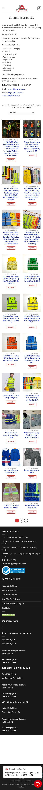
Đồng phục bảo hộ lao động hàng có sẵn (11, 471)
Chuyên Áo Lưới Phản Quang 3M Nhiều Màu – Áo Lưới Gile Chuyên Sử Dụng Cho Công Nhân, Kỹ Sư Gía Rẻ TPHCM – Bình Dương (32, 238)
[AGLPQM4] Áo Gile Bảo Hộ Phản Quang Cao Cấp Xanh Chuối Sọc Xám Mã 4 (11, 319)
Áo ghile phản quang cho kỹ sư (32, 471)
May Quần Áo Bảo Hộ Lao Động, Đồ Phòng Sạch (21, 105)
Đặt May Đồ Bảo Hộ (9, 674)
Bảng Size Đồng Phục (9, 590)
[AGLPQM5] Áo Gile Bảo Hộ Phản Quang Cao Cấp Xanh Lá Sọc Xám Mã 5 (32, 279)
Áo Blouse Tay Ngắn (9, 644)
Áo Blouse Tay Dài (8, 640)
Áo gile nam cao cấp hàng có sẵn (32, 506)
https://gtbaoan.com (15, 93)
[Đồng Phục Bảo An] (21, 8)
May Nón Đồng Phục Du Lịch (12, 678)
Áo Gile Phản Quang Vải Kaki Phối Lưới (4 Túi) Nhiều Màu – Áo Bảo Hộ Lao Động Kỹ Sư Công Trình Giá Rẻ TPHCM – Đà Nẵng (32, 194)
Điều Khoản (6, 608)
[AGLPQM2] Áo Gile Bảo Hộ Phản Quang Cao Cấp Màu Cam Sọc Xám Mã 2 (11, 358)
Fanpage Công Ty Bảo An (11, 712)
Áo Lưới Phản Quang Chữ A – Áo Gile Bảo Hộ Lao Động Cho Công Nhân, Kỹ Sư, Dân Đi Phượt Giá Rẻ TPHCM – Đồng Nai (11, 194)
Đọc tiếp (11, 160)
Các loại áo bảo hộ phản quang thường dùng (11, 396)
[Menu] (3, 8)
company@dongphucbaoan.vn (17, 89)
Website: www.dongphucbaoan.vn (14, 651)
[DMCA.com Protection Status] (9, 615)
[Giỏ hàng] (39, 8)
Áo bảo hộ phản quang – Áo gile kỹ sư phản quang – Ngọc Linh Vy (32, 435)
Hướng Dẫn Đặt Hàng (9, 586)
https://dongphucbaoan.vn (11, 96)
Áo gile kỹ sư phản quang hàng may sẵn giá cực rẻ (11, 435)
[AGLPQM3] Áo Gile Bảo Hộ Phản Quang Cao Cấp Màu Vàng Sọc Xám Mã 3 (32, 319)
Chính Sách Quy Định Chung (11, 599)
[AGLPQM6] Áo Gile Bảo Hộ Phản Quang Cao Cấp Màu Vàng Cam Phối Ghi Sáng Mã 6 (11, 280)
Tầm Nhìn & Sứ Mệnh (9, 595)
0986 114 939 (11, 662)
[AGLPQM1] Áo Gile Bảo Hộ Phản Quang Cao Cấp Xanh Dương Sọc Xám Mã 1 (32, 359)
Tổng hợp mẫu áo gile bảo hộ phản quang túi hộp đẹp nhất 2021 (32, 397)
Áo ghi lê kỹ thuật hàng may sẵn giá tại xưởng (11, 506)
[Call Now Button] (37, 785)
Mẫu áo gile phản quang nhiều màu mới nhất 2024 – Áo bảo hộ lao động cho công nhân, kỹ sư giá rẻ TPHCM (32, 146)
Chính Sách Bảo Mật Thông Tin (13, 604)
